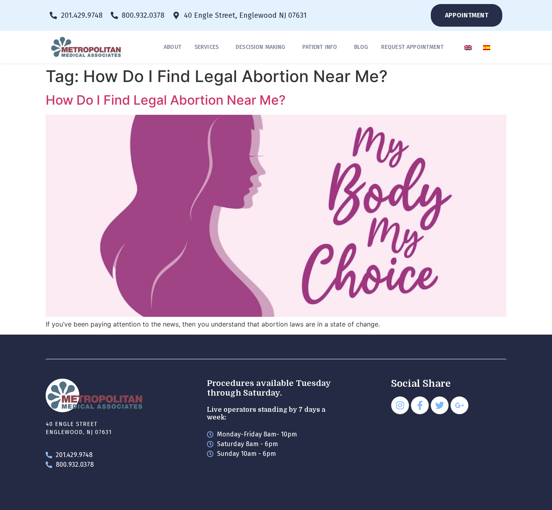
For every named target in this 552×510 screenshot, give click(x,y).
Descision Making (260, 47)
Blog (361, 47)
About (172, 47)
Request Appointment (412, 47)
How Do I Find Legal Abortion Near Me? (166, 100)
